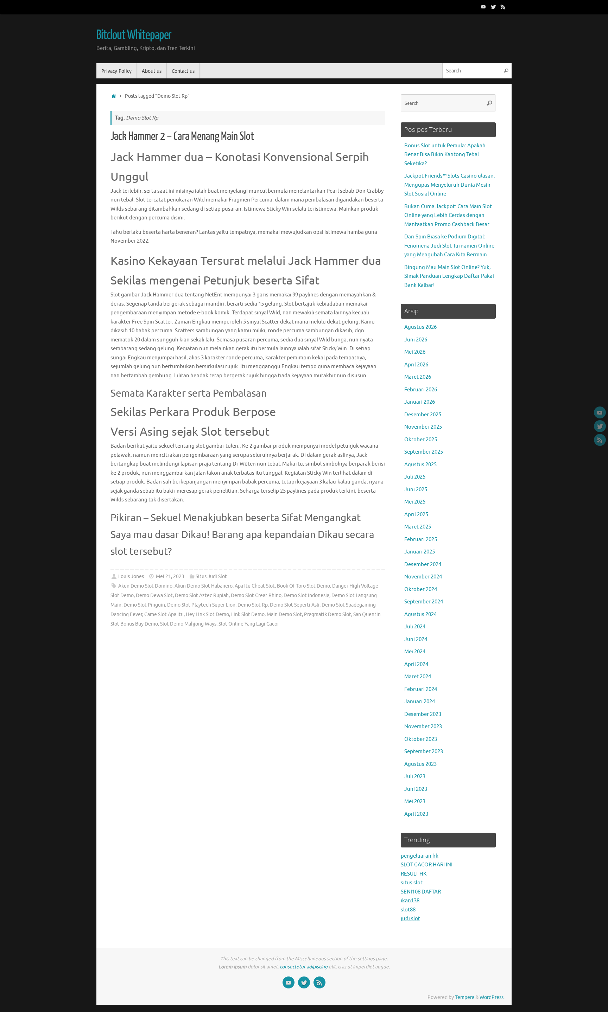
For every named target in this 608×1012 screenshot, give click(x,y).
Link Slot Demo (248, 614)
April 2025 (416, 514)
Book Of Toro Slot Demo (303, 586)
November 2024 (423, 577)
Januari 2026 (419, 402)
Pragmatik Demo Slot (327, 614)
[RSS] (503, 7)
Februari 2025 (420, 539)
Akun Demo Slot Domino (145, 586)
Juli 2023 (414, 776)
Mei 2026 (414, 352)
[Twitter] (493, 7)
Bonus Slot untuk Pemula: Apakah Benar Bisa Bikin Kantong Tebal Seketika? (445, 154)
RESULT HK (413, 874)
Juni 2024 (415, 639)
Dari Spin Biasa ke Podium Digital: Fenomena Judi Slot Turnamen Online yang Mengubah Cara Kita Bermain (449, 245)
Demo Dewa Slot (154, 595)
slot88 (408, 910)
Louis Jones (131, 576)
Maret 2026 (417, 377)
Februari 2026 (420, 389)
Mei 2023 (414, 801)
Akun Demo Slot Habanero (204, 586)
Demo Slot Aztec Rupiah (202, 595)
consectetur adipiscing (304, 967)
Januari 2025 (419, 552)
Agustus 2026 (420, 327)
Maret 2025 (417, 527)
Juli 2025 (414, 477)
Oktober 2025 (420, 439)
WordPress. (492, 997)
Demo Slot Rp (253, 605)
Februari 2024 (420, 689)
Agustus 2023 (420, 764)
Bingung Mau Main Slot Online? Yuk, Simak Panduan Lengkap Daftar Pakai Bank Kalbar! (449, 276)
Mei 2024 (414, 651)
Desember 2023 (422, 714)
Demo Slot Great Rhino (256, 595)
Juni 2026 (415, 340)
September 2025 (423, 452)
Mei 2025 (414, 502)
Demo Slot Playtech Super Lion (201, 605)
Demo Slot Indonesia (306, 595)
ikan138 (410, 900)
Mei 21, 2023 (170, 576)
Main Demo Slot (284, 614)
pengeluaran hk (419, 856)
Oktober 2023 (420, 739)
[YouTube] (483, 7)
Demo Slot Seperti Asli (294, 605)
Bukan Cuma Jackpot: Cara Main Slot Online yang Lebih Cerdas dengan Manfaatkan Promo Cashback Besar (448, 215)
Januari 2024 (419, 701)
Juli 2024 (414, 626)
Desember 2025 (422, 414)
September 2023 (423, 751)
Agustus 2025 (420, 464)
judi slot (410, 918)
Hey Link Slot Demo (207, 614)
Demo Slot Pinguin (144, 605)
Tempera (464, 997)
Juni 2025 (415, 489)
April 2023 (416, 814)
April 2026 (416, 364)
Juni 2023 (415, 789)
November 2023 (423, 726)
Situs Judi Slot (211, 576)
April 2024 (416, 664)
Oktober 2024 (420, 589)
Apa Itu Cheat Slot (255, 586)
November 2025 (423, 427)
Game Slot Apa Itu (164, 614)
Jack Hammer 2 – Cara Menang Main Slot (182, 136)
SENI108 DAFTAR (421, 892)
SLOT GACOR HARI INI (426, 865)
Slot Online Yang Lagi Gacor (248, 624)
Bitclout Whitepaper (133, 35)
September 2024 (423, 601)
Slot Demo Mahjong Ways (188, 624)
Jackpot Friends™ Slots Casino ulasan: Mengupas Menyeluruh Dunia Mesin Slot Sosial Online (449, 185)
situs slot (412, 882)
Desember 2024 (422, 564)
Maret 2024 (417, 676)
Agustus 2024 (420, 614)
